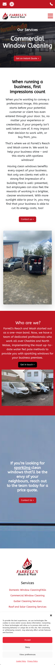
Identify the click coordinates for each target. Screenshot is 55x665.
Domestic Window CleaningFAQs (27, 590)
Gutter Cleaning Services (28, 601)
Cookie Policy (21, 661)
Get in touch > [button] (27, 364)
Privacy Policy (32, 661)
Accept (27, 640)
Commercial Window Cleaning (27, 595)
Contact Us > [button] (27, 500)
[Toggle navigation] (50, 16)
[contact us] (5, 4)
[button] (51, 615)
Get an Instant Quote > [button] (27, 58)
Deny (27, 647)
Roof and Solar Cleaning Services (27, 606)
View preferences (27, 654)
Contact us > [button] (27, 219)
